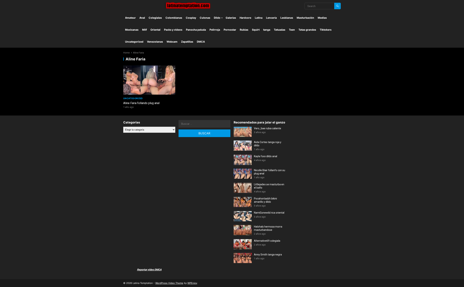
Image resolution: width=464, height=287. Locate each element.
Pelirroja (215, 29)
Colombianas (173, 17)
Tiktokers (326, 29)
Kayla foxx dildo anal (265, 156)
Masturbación (305, 17)
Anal (142, 17)
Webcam (172, 41)
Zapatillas (187, 41)
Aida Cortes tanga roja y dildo (267, 144)
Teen (292, 29)
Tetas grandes (307, 29)
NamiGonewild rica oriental (269, 212)
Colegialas (155, 17)
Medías (322, 17)
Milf (144, 29)
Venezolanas (155, 41)
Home (126, 52)
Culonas (205, 17)
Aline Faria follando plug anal (141, 103)
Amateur (130, 17)
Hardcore (245, 17)
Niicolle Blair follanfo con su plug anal (269, 172)
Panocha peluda (196, 29)
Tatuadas (279, 29)
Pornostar (230, 29)
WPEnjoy (192, 283)
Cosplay (191, 17)
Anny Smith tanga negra (268, 254)
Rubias (244, 29)
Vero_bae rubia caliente (267, 128)
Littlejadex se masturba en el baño (269, 186)
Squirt (256, 29)
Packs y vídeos (173, 29)
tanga (266, 29)
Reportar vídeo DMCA (149, 269)
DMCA (201, 41)
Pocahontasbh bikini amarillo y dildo (265, 200)
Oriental (155, 29)
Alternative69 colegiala (267, 240)
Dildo (217, 17)
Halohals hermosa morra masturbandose (268, 228)
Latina (258, 17)
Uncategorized (134, 41)
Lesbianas (286, 17)
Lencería (271, 17)
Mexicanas (131, 29)
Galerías (231, 17)
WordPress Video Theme (169, 283)
